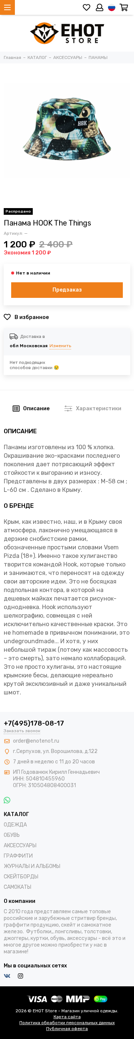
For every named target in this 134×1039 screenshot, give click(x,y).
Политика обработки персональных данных (67, 1022)
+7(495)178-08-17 (34, 723)
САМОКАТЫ (17, 887)
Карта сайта (67, 1016)
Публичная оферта (67, 1028)
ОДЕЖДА (15, 825)
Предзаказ (67, 290)
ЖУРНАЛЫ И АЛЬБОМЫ (32, 866)
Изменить (60, 345)
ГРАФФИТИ (18, 856)
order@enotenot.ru (36, 741)
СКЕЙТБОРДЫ (21, 877)
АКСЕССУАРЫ (20, 845)
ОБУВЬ (12, 835)
